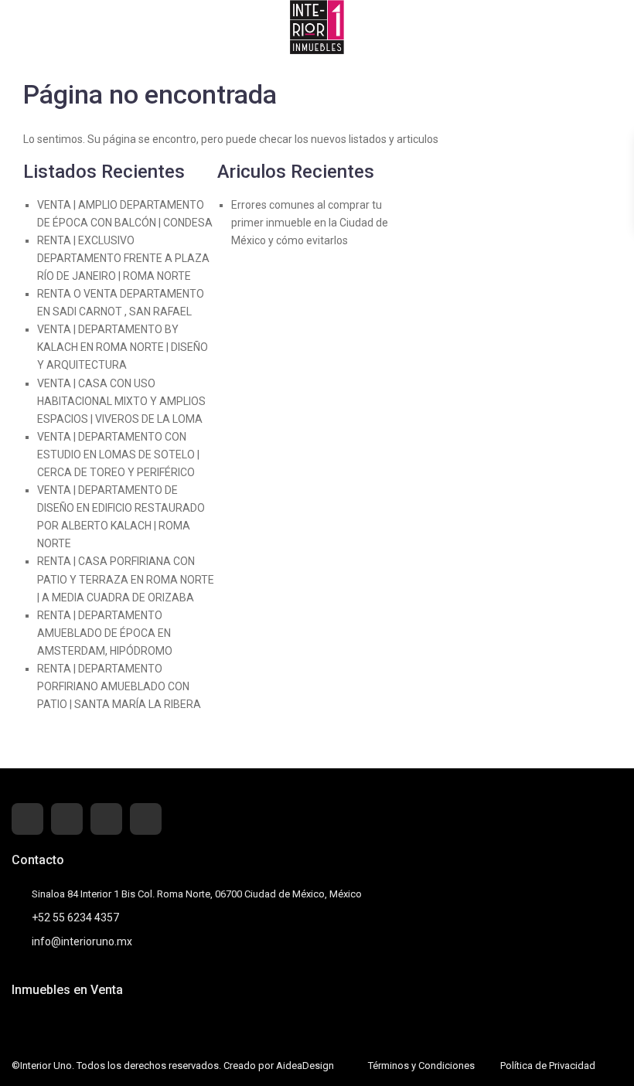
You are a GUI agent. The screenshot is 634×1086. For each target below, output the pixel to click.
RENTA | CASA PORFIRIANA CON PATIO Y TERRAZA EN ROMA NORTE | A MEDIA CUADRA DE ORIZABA (125, 579)
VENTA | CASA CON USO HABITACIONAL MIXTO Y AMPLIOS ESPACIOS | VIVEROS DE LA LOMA (121, 401)
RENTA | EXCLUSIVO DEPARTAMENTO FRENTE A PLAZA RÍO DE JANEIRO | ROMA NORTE (123, 258)
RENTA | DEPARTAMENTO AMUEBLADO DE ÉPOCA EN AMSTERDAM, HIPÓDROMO (104, 633)
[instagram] (146, 819)
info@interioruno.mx (82, 941)
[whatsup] (67, 819)
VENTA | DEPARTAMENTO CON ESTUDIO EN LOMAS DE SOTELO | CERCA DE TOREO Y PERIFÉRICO (118, 454)
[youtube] (106, 819)
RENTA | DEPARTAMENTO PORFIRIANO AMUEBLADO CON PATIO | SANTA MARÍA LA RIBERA (119, 686)
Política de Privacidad (547, 1065)
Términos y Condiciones (421, 1065)
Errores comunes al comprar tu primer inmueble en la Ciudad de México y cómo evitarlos (309, 223)
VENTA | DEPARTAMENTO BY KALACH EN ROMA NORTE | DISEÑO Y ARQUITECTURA (122, 347)
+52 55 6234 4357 (75, 917)
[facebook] (27, 819)
